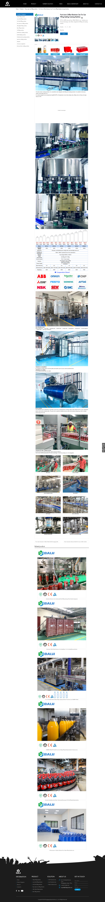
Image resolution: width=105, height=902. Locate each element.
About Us (18, 884)
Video (60, 4)
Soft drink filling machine (21, 21)
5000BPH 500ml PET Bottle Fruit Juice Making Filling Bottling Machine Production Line (62, 749)
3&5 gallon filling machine (22, 25)
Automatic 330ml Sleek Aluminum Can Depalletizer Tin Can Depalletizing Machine (61, 649)
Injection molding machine (22, 39)
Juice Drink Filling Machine (37, 882)
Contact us (98, 4)
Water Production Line (52, 884)
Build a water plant (72, 4)
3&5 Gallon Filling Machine (37, 889)
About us (85, 4)
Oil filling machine (20, 30)
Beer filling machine (20, 28)
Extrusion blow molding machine (23, 46)
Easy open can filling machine (22, 23)
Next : (76, 541)
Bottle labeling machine (21, 34)
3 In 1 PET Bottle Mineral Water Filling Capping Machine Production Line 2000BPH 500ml (61, 699)
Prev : (47, 541)
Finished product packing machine (23, 37)
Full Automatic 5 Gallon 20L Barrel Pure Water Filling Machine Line (62, 850)
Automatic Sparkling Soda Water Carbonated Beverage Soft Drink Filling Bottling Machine (62, 800)
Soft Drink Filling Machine (37, 884)
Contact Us (18, 887)
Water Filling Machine (36, 879)
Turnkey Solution (48, 4)
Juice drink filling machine (21, 19)
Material (18, 41)
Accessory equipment (21, 43)
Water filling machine (21, 16)
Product (33, 4)
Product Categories (20, 882)
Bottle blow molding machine (22, 32)
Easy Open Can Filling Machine (38, 886)
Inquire (64, 33)
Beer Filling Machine (36, 891)
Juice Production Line (51, 882)
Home (24, 4)
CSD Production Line (51, 879)
